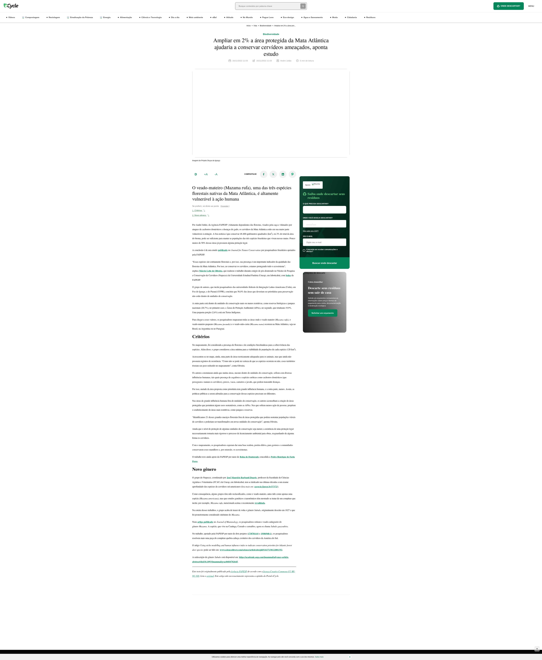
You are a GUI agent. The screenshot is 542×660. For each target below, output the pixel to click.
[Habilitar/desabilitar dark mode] (195, 174)
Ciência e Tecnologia (151, 17)
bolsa (288, 275)
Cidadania (352, 17)
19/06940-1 (266, 533)
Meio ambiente (196, 17)
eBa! (214, 17)
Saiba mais (319, 657)
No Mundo (248, 17)
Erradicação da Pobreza (81, 17)
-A (216, 174)
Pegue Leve (268, 17)
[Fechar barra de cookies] (349, 657)
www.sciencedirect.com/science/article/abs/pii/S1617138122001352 (251, 549)
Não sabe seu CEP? (311, 231)
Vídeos (11, 17)
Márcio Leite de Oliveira (210, 270)
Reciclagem (54, 17)
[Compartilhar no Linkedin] (283, 174)
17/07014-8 (253, 533)
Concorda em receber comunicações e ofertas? (322, 250)
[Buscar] (303, 6)
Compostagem (32, 17)
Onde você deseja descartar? (318, 218)
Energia (107, 17)
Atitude (229, 17)
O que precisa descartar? (315, 204)
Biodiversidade (265, 26)
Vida (255, 26)
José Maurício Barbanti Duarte (242, 477)
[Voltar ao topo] (537, 649)
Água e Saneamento (313, 17)
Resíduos (370, 17)
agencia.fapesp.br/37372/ (265, 486)
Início (249, 26)
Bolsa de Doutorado (249, 456)
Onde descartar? (510, 6)
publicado (223, 250)
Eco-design (288, 17)
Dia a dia (175, 17)
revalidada (260, 502)
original (210, 575)
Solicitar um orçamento (323, 313)
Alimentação (126, 17)
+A (206, 174)
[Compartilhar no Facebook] (263, 174)
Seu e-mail (308, 236)
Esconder (225, 206)
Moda (335, 17)
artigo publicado (205, 521)
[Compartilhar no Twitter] (273, 174)
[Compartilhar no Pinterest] (292, 174)
